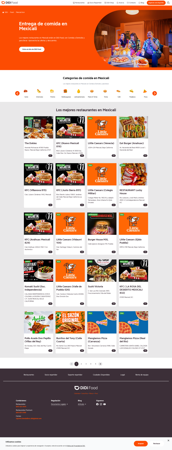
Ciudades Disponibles (101, 375)
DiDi (6, 12)
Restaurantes (29, 375)
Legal (122, 375)
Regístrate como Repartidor (156, 2)
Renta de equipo (141, 375)
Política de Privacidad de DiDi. (76, 446)
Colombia (77, 393)
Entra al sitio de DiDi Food (31, 49)
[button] (156, 3)
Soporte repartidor (75, 375)
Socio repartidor (51, 375)
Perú (96, 393)
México (91, 393)
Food (12, 12)
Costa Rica (84, 393)
